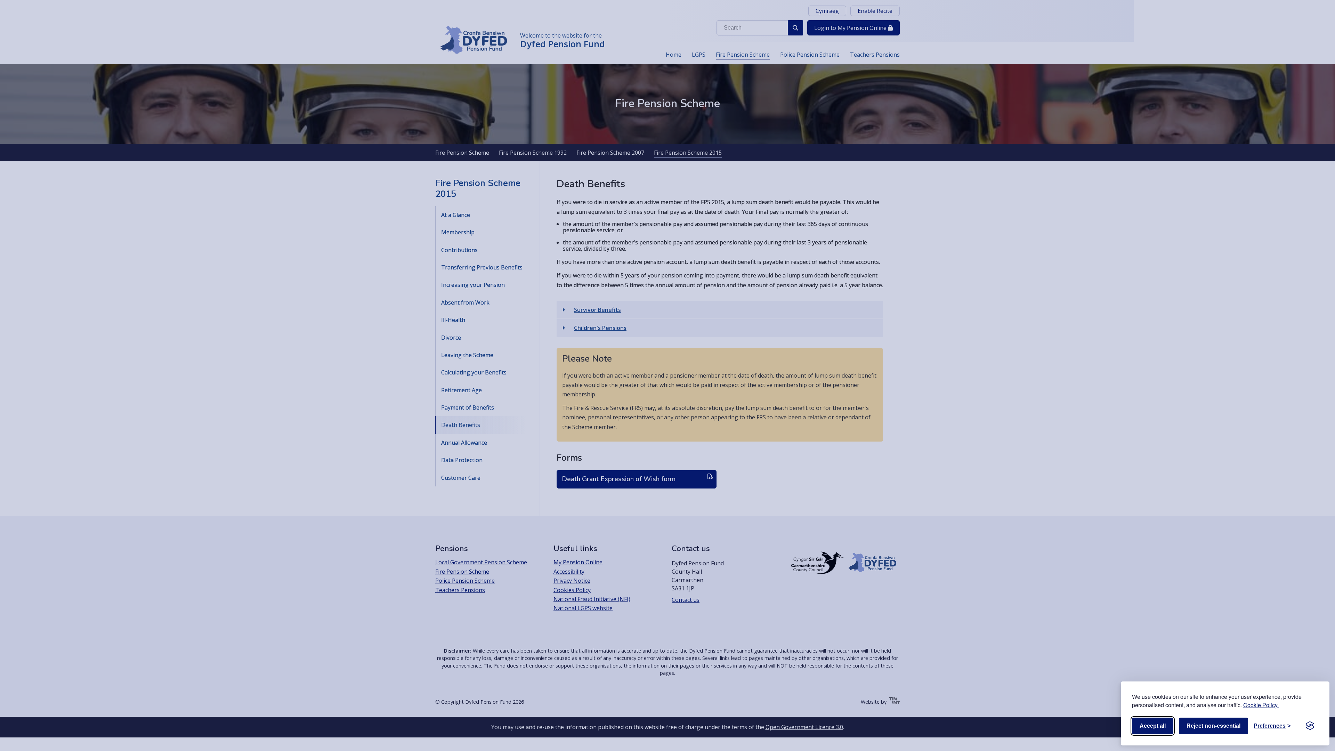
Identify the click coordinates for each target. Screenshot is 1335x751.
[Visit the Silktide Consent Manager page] (1310, 726)
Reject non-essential (1213, 726)
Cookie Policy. (1261, 705)
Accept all (1153, 726)
